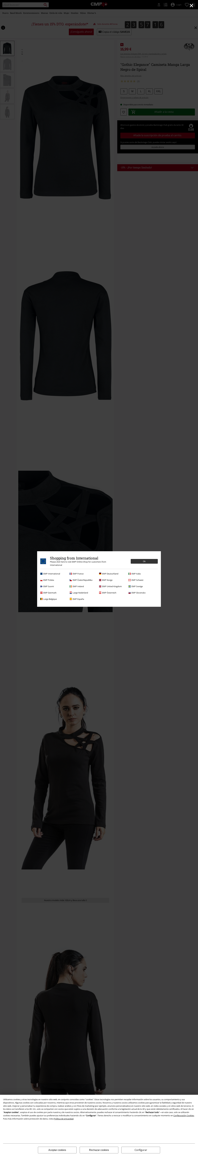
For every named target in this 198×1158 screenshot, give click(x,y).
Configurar (141, 1150)
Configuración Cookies (183, 1115)
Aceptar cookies (57, 1150)
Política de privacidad (63, 1118)
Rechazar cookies (99, 1150)
